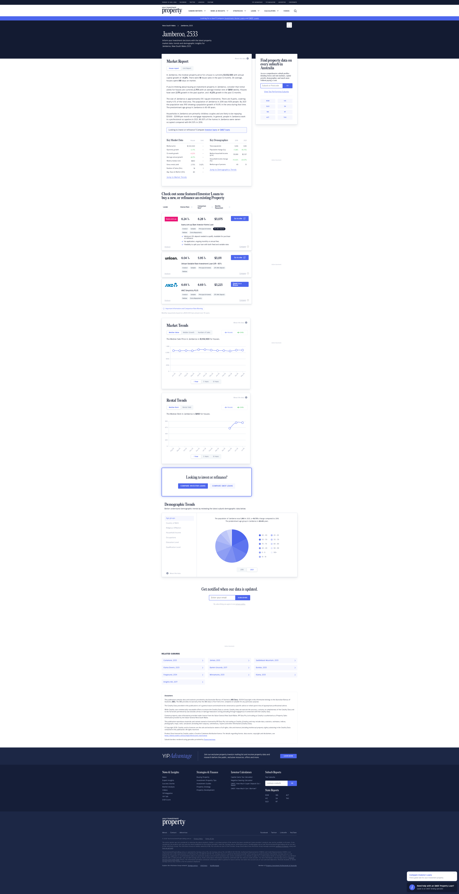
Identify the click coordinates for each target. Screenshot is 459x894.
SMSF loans (225, 130)
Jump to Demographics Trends (223, 170)
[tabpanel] (207, 99)
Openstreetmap (209, 739)
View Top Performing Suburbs (276, 92)
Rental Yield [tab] (187, 407)
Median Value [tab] (174, 332)
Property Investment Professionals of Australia (281, 865)
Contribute (293, 2)
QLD (267, 106)
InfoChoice (203, 865)
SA (285, 106)
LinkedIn (201, 2)
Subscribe (242, 597)
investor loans (211, 130)
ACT (267, 117)
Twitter (192, 2)
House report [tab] (174, 68)
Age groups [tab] (170, 518)
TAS (285, 117)
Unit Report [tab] (187, 68)
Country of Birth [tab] (172, 523)
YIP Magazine (270, 2)
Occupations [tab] (171, 538)
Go (292, 783)
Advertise (282, 2)
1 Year (196, 381)
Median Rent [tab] (174, 407)
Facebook (183, 2)
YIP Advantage (257, 2)
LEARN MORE (288, 756)
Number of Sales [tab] (204, 332)
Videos (287, 11)
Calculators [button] (270, 11)
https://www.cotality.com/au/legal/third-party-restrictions (186, 735)
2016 (242, 569)
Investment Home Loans (234, 18)
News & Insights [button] (218, 11)
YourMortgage (214, 865)
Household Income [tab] (173, 533)
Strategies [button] (238, 11)
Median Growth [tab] (188, 332)
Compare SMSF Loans (222, 486)
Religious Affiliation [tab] (173, 528)
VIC (285, 101)
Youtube (210, 2)
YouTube (293, 832)
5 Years (206, 381)
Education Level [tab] (172, 542)
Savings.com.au (193, 865)
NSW (268, 101)
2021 (252, 569)
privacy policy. (241, 604)
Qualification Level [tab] (173, 547)
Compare (242, 246)
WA (268, 112)
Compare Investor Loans (192, 486)
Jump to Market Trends (177, 177)
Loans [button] (254, 11)
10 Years (216, 381)
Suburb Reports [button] (196, 11)
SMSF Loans (254, 18)
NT (285, 112)
